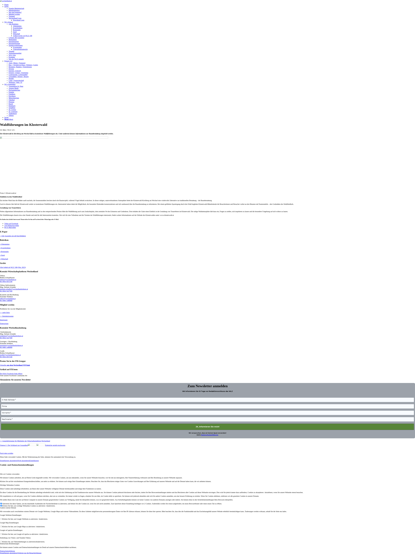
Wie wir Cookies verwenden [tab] (9, 474)
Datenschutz (4, 324)
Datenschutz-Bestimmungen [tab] (9, 544)
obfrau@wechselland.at (8, 280)
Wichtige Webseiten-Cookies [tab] (10, 485)
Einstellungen (34, 461)
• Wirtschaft (4, 259)
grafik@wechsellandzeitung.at (10, 355)
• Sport (2, 255)
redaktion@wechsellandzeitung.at (11, 336)
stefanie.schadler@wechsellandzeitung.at (14, 289)
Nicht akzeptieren (24, 461)
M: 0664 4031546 (6, 281)
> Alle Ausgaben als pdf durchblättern (13, 236)
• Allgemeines (5, 244)
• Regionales (4, 252)
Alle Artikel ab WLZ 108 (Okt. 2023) (13, 267)
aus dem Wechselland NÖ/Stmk (18, 365)
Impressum (3, 320)
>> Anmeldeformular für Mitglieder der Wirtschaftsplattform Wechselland (25, 441)
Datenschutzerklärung (209, 435)
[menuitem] (209, 5)
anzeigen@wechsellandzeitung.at (11, 345)
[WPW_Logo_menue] (6, 1)
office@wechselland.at (8, 299)
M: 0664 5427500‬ (6, 338)
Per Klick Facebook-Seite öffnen (11, 374)
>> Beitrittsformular (7, 316)
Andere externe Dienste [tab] (8, 508)
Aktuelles (3, 365)
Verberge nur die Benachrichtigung (29, 553)
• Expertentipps (5, 248)
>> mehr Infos (5, 312)
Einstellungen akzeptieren (9, 461)
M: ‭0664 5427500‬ (6, 291)
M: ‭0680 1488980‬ (6, 300)
